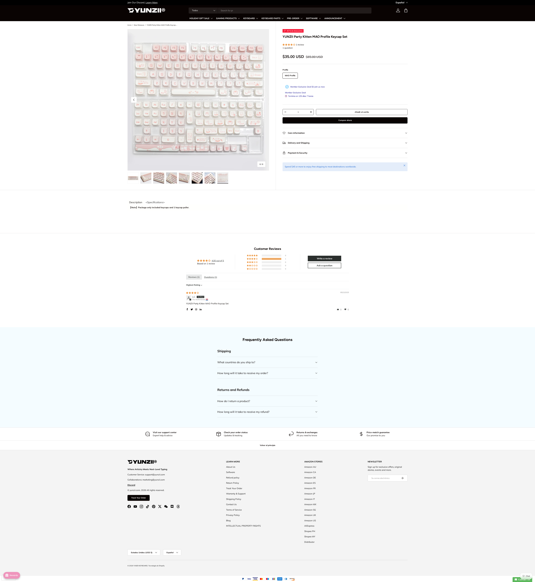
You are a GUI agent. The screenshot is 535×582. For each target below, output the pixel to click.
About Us (230, 467)
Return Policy (232, 483)
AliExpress (309, 525)
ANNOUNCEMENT (333, 18)
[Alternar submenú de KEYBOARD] (257, 18)
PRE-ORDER (293, 18)
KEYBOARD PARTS (271, 18)
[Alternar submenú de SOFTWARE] (320, 18)
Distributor (309, 542)
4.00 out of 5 (218, 260)
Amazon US (310, 520)
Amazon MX (310, 504)
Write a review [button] (324, 258)
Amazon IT (309, 499)
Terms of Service (234, 509)
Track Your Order (138, 498)
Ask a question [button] (324, 265)
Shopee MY (309, 536)
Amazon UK (310, 515)
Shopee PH (309, 531)
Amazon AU (310, 467)
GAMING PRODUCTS (226, 18)
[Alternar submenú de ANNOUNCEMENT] (344, 18)
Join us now (319, 87)
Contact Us (231, 504)
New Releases (139, 25)
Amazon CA (310, 472)
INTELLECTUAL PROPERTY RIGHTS (243, 525)
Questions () (210, 277)
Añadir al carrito (362, 112)
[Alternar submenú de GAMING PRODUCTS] (238, 18)
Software (230, 472)
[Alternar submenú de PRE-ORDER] (301, 18)
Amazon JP (309, 493)
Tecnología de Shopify (156, 566)
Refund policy (232, 477)
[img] (192, 292)
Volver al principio (267, 445)
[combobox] (280, 11)
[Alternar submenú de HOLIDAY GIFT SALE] (211, 18)
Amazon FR (310, 488)
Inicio (129, 25)
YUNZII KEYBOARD (140, 566)
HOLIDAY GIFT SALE (199, 18)
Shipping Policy (233, 499)
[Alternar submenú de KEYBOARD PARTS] (282, 18)
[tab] (135, 202)
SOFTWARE (312, 18)
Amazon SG (310, 509)
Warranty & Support (235, 493)
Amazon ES (310, 483)
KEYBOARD (249, 18)
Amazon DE (310, 477)
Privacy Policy (233, 515)
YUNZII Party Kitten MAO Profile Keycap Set (162, 25)
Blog (228, 520)
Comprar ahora (345, 120)
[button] (406, 10)
